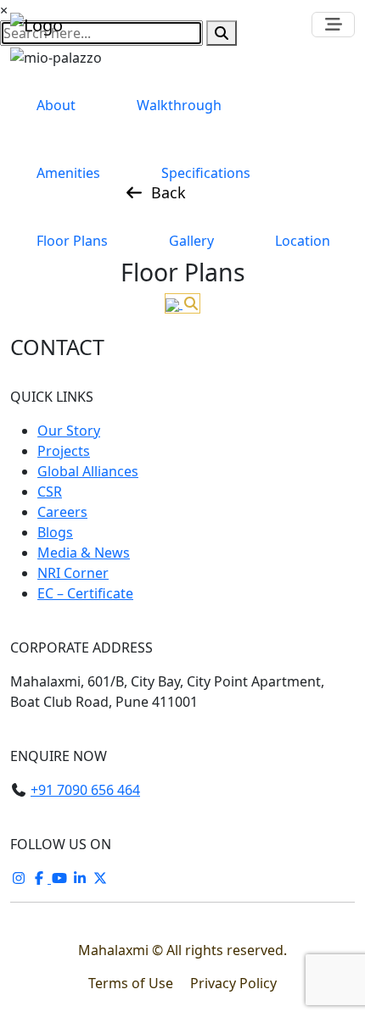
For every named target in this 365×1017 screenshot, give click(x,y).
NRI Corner (73, 573)
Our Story (68, 430)
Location (302, 240)
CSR (49, 491)
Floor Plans (72, 240)
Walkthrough (179, 105)
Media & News (83, 552)
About (56, 105)
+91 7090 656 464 (85, 790)
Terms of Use (132, 983)
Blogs (55, 532)
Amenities (68, 173)
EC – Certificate (85, 593)
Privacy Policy (233, 983)
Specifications (205, 173)
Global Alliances (87, 471)
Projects (63, 451)
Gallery (191, 240)
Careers (62, 512)
